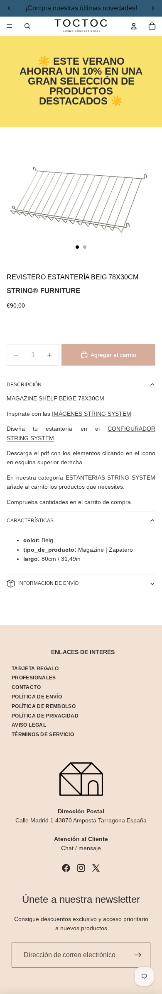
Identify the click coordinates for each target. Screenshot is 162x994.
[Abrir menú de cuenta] (134, 26)
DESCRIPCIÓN (24, 385)
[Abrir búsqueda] (27, 26)
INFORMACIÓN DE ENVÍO (48, 583)
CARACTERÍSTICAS (30, 521)
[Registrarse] (138, 955)
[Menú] (9, 26)
